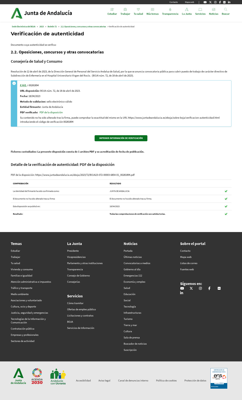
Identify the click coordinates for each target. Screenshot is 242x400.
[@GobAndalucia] (205, 2)
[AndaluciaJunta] (220, 2)
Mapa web (189, 2)
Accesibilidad (83, 380)
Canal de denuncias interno (133, 380)
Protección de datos (195, 380)
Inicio (51, 13)
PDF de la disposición (51, 112)
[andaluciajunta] (210, 2)
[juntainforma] (224, 2)
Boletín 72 (52, 26)
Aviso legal (104, 380)
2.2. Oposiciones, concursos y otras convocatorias (83, 26)
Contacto (174, 2)
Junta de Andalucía (16, 13)
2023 (42, 26)
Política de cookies (166, 380)
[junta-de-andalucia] (229, 2)
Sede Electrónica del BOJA (23, 26)
